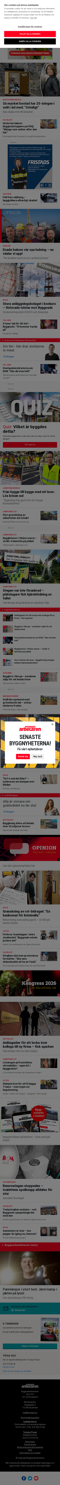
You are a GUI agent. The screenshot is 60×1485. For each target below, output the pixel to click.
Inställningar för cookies (30, 27)
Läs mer (33, 18)
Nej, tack (37, 756)
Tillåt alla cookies (30, 34)
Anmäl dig (23, 756)
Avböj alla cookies (30, 41)
